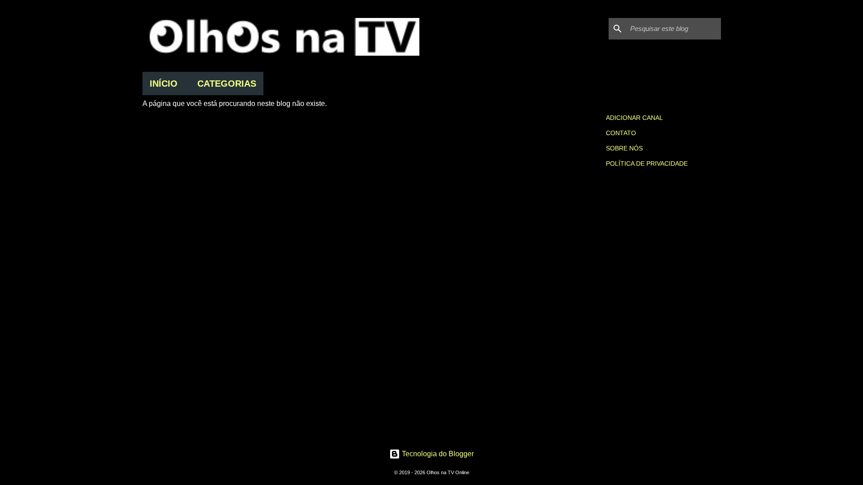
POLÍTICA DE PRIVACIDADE (647, 163)
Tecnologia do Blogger (437, 454)
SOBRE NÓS (624, 148)
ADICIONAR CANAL (634, 117)
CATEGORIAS (226, 83)
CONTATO (621, 133)
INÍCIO (164, 83)
